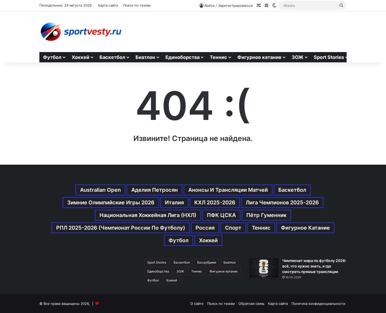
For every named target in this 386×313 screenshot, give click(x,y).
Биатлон (145, 57)
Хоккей (80, 57)
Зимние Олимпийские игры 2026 (110, 202)
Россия (205, 228)
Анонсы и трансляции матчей (228, 190)
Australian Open (100, 190)
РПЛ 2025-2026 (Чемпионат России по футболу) (120, 228)
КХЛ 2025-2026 (214, 202)
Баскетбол (112, 57)
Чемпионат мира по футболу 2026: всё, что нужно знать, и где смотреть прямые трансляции (314, 266)
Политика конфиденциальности (318, 303)
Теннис (218, 57)
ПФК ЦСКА (221, 215)
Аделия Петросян (154, 190)
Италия (174, 202)
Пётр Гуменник (266, 215)
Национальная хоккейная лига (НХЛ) (148, 215)
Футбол (52, 57)
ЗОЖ (298, 57)
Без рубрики (206, 262)
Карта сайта (108, 5)
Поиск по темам (137, 5)
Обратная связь (251, 303)
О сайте (197, 303)
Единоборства (182, 57)
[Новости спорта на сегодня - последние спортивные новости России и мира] (80, 32)
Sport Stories (329, 57)
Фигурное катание (259, 57)
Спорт (233, 228)
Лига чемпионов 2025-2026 (282, 202)
